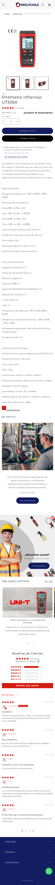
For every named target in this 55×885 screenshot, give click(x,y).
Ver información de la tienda (15, 157)
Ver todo (49, 581)
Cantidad (6, 116)
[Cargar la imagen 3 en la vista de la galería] (42, 83)
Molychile (30, 880)
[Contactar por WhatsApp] (48, 871)
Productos (17, 14)
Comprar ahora (28, 138)
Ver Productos (27, 500)
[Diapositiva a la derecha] (52, 84)
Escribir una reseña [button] (27, 685)
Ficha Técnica (13, 410)
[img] (8, 702)
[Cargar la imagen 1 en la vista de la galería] (13, 83)
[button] (3, 5)
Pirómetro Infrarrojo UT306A (37, 14)
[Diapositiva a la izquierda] (3, 84)
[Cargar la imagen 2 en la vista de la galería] (27, 83)
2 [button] (26, 831)
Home (7, 14)
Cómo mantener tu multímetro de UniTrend (27, 621)
